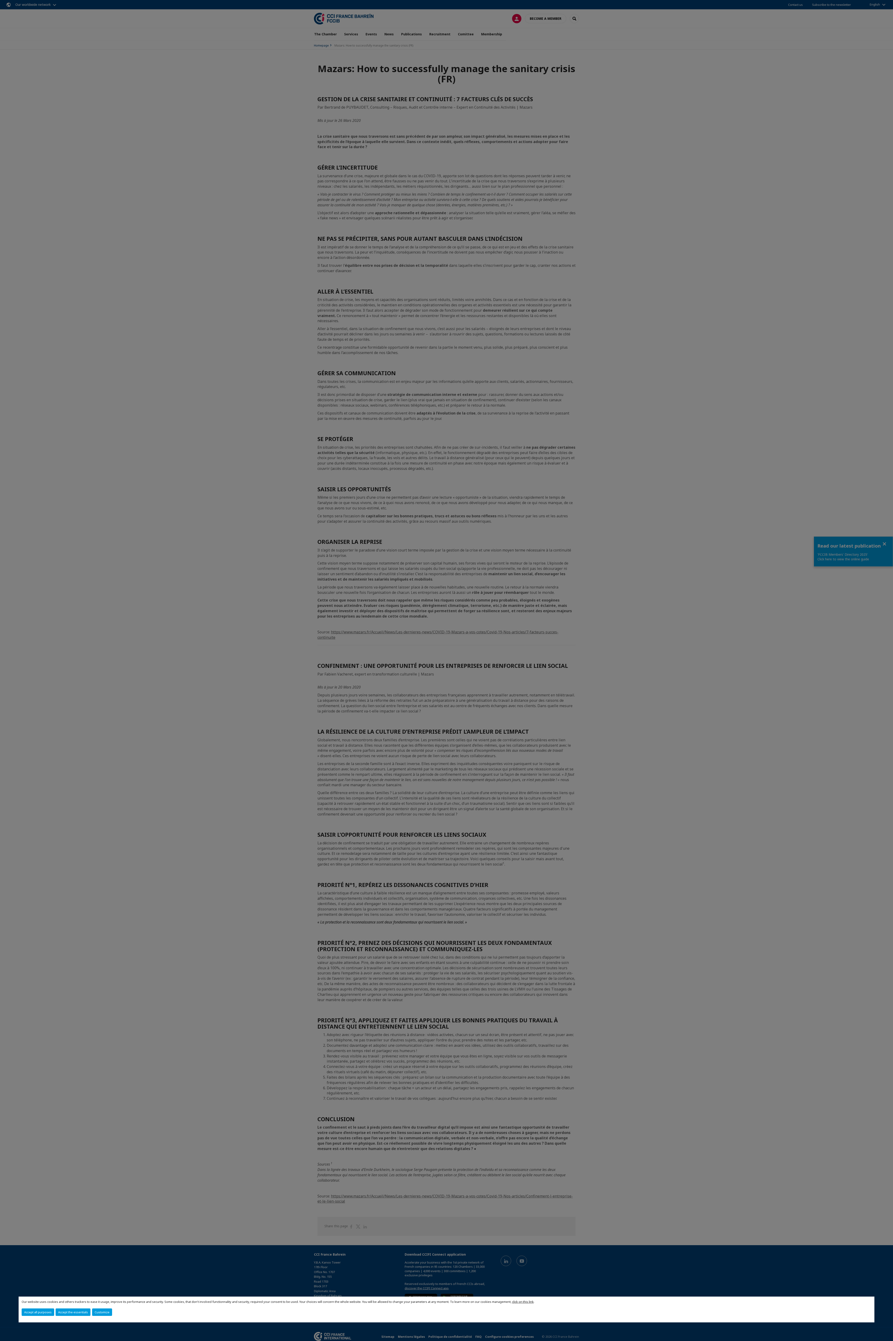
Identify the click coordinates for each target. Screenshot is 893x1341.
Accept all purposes (38, 1312)
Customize (102, 1312)
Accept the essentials (73, 1312)
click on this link (523, 1302)
